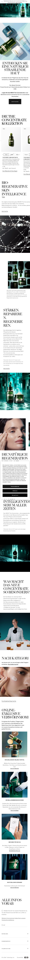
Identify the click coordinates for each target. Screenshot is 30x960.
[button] (1, 1)
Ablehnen (15, 490)
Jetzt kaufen (14, 101)
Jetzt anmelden (15, 810)
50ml (17, 154)
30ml (11, 154)
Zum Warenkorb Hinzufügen (9, 171)
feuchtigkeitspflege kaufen (9, 701)
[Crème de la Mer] (6, 7)
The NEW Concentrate (10, 157)
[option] (6, 154)
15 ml (26, 154)
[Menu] (27, 7)
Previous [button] (2, 154)
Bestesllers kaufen (13, 664)
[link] (5, 211)
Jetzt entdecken (14, 768)
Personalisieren (15, 486)
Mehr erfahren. (18, 3)
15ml (6, 154)
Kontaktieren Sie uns (14, 851)
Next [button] (19, 154)
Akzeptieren (15, 495)
